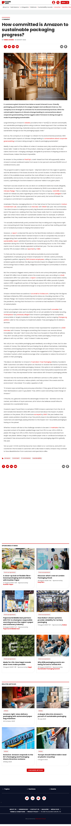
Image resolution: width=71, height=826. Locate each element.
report (14, 233)
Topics (7, 789)
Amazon (7, 458)
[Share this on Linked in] (13, 46)
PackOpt (27, 159)
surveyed (37, 414)
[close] (50, 45)
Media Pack (55, 809)
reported (30, 249)
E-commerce (26, 458)
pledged (58, 194)
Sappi (30, 667)
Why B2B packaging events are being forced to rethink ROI (51, 663)
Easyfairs (41, 582)
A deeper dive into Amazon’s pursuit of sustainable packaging (52, 715)
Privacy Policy (32, 812)
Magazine (45, 809)
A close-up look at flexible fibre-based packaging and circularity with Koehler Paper (17, 578)
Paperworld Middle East (11, 629)
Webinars (33, 7)
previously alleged (22, 315)
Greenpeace (8, 315)
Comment (6, 19)
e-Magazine (25, 7)
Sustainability (37, 458)
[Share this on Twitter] (9, 46)
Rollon (64, 625)
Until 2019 (56, 191)
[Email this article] (17, 46)
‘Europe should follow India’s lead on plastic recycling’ (52, 756)
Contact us (34, 809)
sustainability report (11, 241)
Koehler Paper (8, 584)
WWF (45, 414)
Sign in (40, 43)
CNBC (38, 249)
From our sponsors (9, 572)
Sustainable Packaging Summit (49, 669)
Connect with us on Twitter (27, 798)
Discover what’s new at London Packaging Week (51, 577)
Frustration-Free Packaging (41, 362)
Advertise (57, 7)
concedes (55, 309)
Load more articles (35, 770)
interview (35, 207)
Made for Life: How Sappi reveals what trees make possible (17, 663)
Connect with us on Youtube (38, 798)
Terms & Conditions (17, 812)
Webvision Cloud (41, 818)
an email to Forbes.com (39, 294)
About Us (6, 7)
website (27, 123)
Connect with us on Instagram (44, 798)
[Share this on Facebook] (5, 46)
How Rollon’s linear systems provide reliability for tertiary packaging (50, 620)
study (62, 275)
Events (53, 789)
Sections (32, 789)
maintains (54, 428)
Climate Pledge (9, 191)
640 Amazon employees (35, 259)
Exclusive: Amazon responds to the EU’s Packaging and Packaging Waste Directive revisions (18, 757)
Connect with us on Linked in (33, 798)
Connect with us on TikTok (35, 802)
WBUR (44, 207)
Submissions (14, 7)
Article (6, 711)
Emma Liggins (9, 40)
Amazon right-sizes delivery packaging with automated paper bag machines (17, 716)
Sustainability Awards (45, 7)
